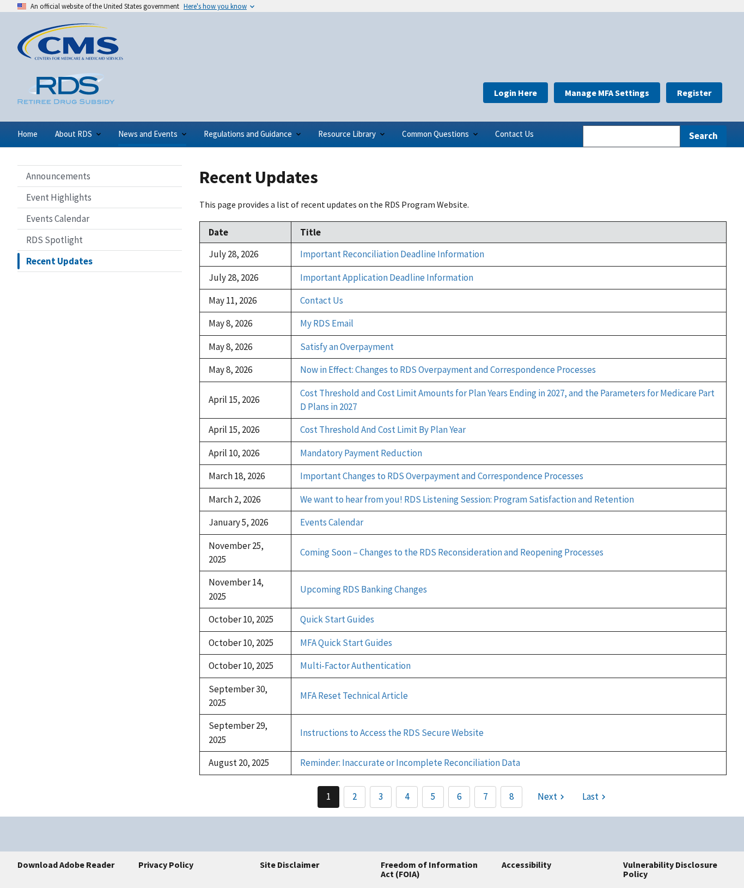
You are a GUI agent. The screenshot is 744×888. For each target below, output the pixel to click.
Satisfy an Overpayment (347, 347)
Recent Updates (59, 261)
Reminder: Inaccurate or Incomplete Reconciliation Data (410, 763)
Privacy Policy (165, 864)
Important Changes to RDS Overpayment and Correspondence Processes (441, 476)
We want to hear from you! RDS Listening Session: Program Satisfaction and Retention (467, 499)
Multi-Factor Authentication (355, 666)
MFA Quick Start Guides (346, 643)
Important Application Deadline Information (386, 277)
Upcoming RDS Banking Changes (363, 589)
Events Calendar (57, 219)
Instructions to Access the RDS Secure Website (392, 733)
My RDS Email (326, 323)
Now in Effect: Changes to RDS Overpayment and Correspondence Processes (448, 370)
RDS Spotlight (54, 240)
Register (694, 92)
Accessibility (526, 864)
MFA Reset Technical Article (354, 696)
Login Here (515, 92)
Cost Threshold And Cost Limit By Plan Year (383, 430)
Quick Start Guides (337, 619)
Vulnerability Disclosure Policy (670, 869)
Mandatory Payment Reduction (361, 453)
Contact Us (321, 300)
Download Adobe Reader (65, 864)
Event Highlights (59, 197)
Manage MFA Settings (607, 92)
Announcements (58, 176)
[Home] (70, 57)
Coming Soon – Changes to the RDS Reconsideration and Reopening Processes (451, 552)
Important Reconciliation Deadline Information (392, 254)
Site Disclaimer (289, 864)
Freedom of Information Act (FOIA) (429, 869)
